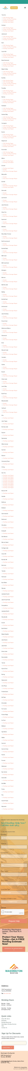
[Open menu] (25, 8)
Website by (20, 1067)
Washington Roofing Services (8, 1024)
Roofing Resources (6, 1022)
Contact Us (4, 1027)
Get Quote (14, 7)
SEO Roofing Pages (8, 17)
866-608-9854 (7, 993)
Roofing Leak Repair (8, 20)
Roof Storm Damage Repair (10, 171)
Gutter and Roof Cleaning (9, 19)
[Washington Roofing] (5, 8)
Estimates (3, 1020)
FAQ (2, 1026)
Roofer (5, 169)
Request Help (14, 921)
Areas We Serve (5, 1018)
